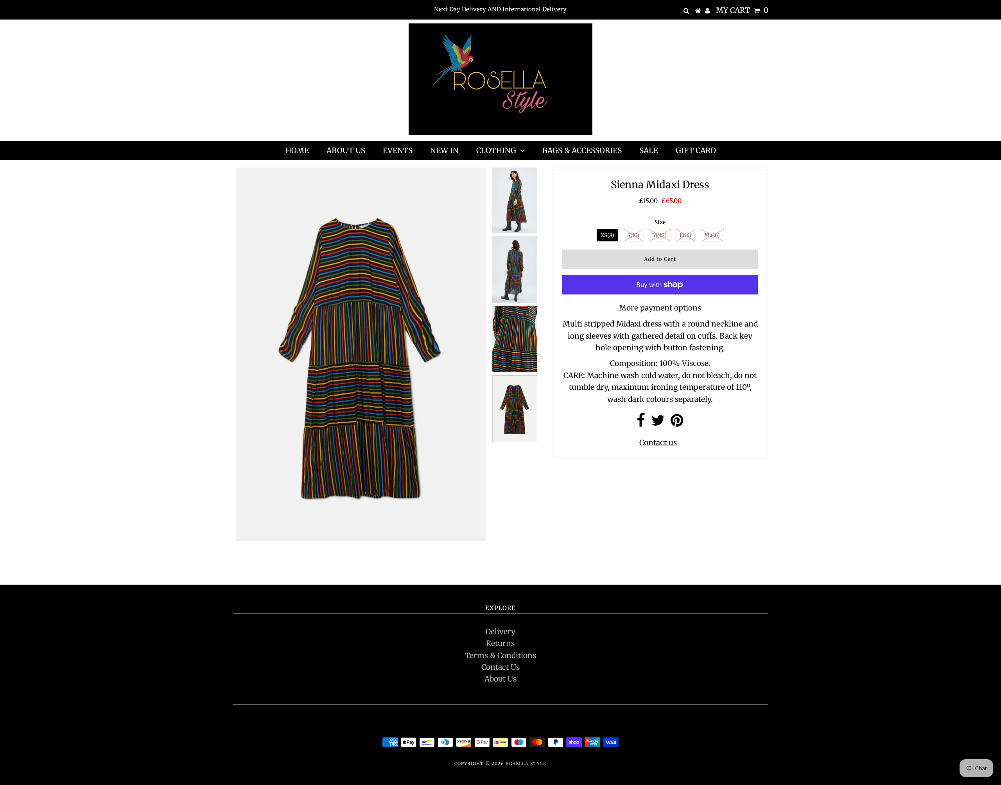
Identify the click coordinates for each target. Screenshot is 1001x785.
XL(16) (712, 235)
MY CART (742, 10)
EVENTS (398, 150)
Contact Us (500, 667)
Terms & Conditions (500, 655)
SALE (648, 150)
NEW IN (444, 150)
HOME (297, 150)
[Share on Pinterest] (677, 423)
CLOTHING (496, 150)
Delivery (500, 631)
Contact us (658, 442)
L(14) (685, 235)
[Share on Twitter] (658, 423)
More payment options (660, 307)
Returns (500, 643)
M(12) (659, 235)
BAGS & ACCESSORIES (582, 150)
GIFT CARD (696, 150)
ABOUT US (345, 150)
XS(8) (607, 235)
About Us (500, 678)
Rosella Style (526, 763)
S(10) (633, 235)
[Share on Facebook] (641, 423)
